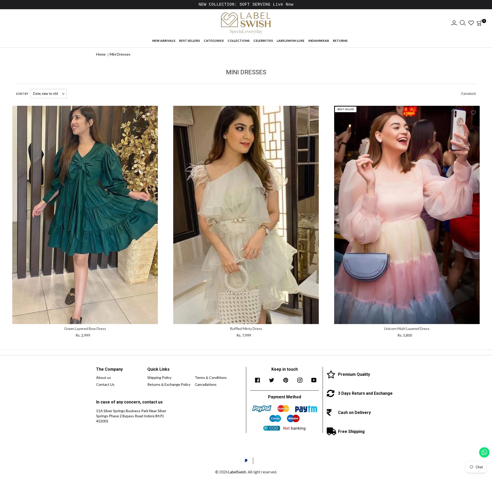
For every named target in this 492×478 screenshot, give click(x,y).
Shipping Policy (159, 377)
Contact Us (105, 384)
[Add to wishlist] (151, 112)
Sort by (22, 93)
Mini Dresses (120, 54)
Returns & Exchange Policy (168, 384)
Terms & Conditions (211, 377)
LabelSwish (237, 472)
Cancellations (206, 384)
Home (101, 54)
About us (103, 377)
